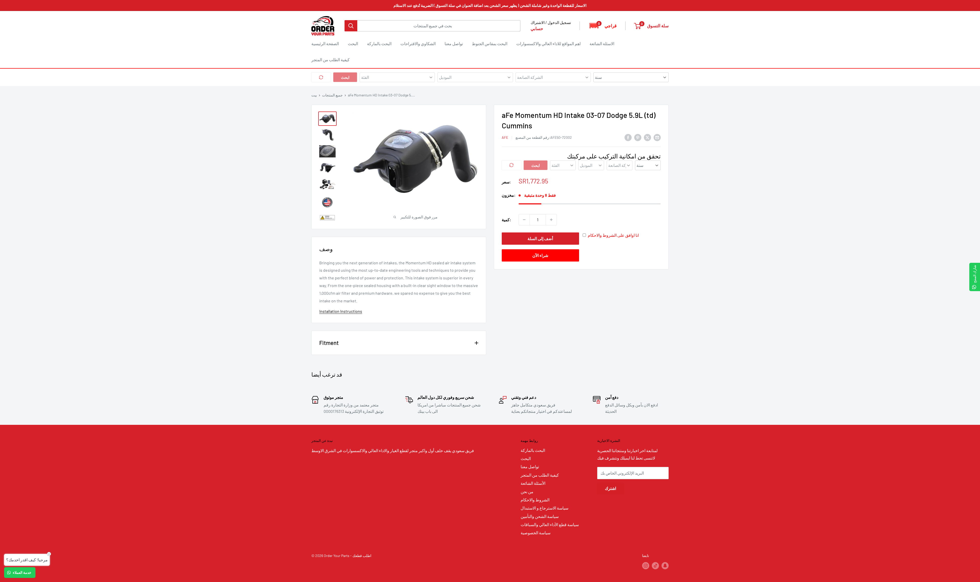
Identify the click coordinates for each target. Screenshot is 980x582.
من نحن (527, 491)
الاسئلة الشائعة (602, 43)
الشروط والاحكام (535, 499)
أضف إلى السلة (540, 238)
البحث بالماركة (379, 43)
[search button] (351, 25)
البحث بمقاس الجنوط (489, 43)
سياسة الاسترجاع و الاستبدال (544, 507)
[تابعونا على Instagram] (645, 565)
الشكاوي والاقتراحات (418, 43)
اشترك (610, 488)
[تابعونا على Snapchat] (665, 565)
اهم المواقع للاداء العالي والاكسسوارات (548, 43)
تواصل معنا (454, 43)
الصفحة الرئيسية (325, 43)
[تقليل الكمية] (524, 219)
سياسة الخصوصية (535, 532)
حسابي (537, 28)
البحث (353, 43)
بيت (314, 95)
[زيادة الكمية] (551, 219)
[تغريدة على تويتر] (647, 137)
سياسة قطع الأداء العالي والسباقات (550, 524)
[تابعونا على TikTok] (655, 565)
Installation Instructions (340, 311)
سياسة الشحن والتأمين (540, 516)
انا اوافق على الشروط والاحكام (613, 235)
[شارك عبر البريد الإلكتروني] (657, 137)
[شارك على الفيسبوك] (628, 137)
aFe (505, 137)
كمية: (506, 219)
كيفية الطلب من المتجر (330, 59)
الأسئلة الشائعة (533, 483)
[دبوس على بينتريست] (637, 137)
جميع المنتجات (332, 95)
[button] (603, 25)
